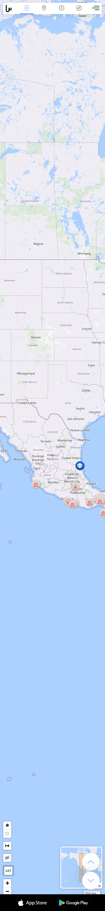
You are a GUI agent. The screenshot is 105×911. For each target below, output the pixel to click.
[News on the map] (10, 8)
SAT (8, 871)
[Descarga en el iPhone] (33, 903)
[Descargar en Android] (74, 903)
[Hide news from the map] (7, 858)
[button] (90, 502)
